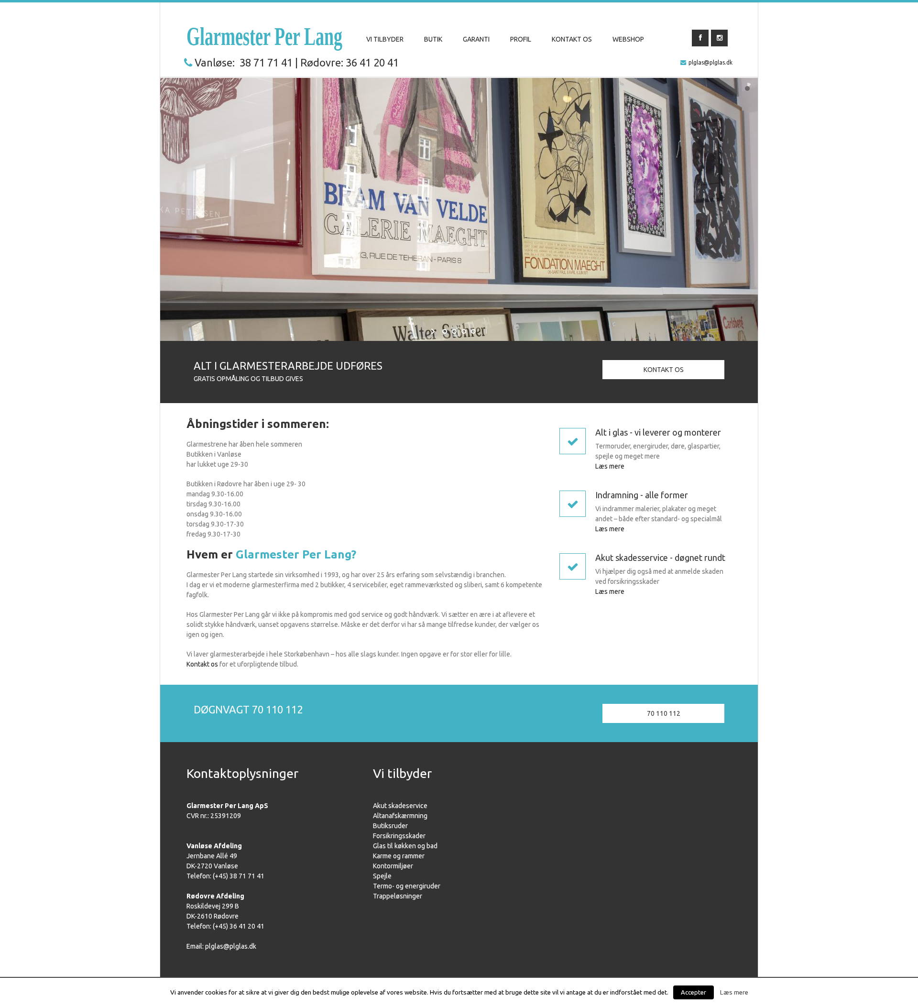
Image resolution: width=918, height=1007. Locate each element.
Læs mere (609, 466)
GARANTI (476, 39)
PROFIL (520, 39)
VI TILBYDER (385, 39)
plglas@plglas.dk (710, 62)
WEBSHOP (628, 39)
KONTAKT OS (572, 39)
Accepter (693, 992)
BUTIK (433, 39)
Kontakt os (202, 664)
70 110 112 (663, 713)
